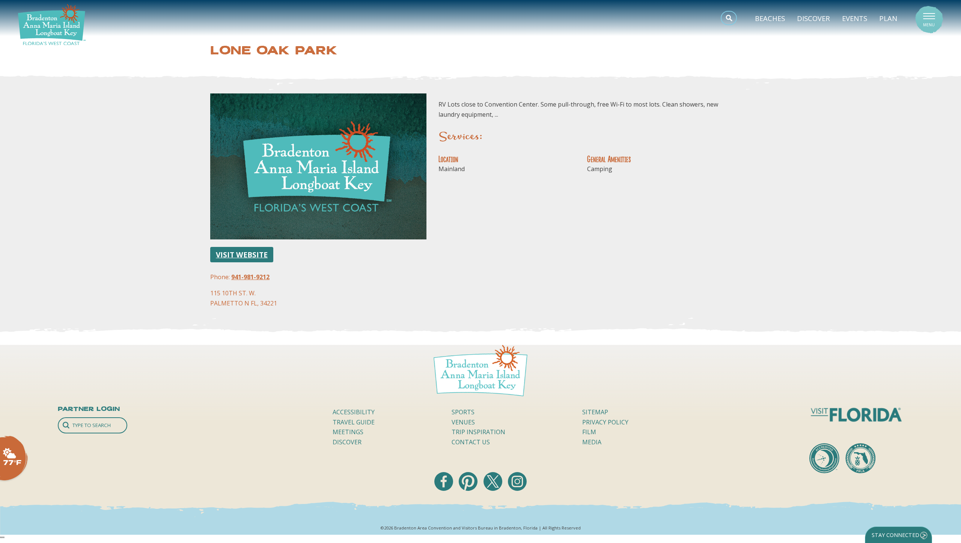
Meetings (348, 432)
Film (589, 432)
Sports (463, 412)
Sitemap (595, 412)
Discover (813, 18)
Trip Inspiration (478, 432)
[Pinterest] (469, 488)
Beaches (770, 18)
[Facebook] (444, 488)
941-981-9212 (250, 277)
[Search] (92, 425)
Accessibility (354, 412)
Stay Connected (895, 534)
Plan (888, 18)
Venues (463, 422)
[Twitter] (494, 488)
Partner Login (89, 408)
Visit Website (242, 255)
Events (854, 18)
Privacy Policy (605, 422)
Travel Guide (354, 422)
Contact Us (471, 442)
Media (591, 442)
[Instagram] (517, 488)
